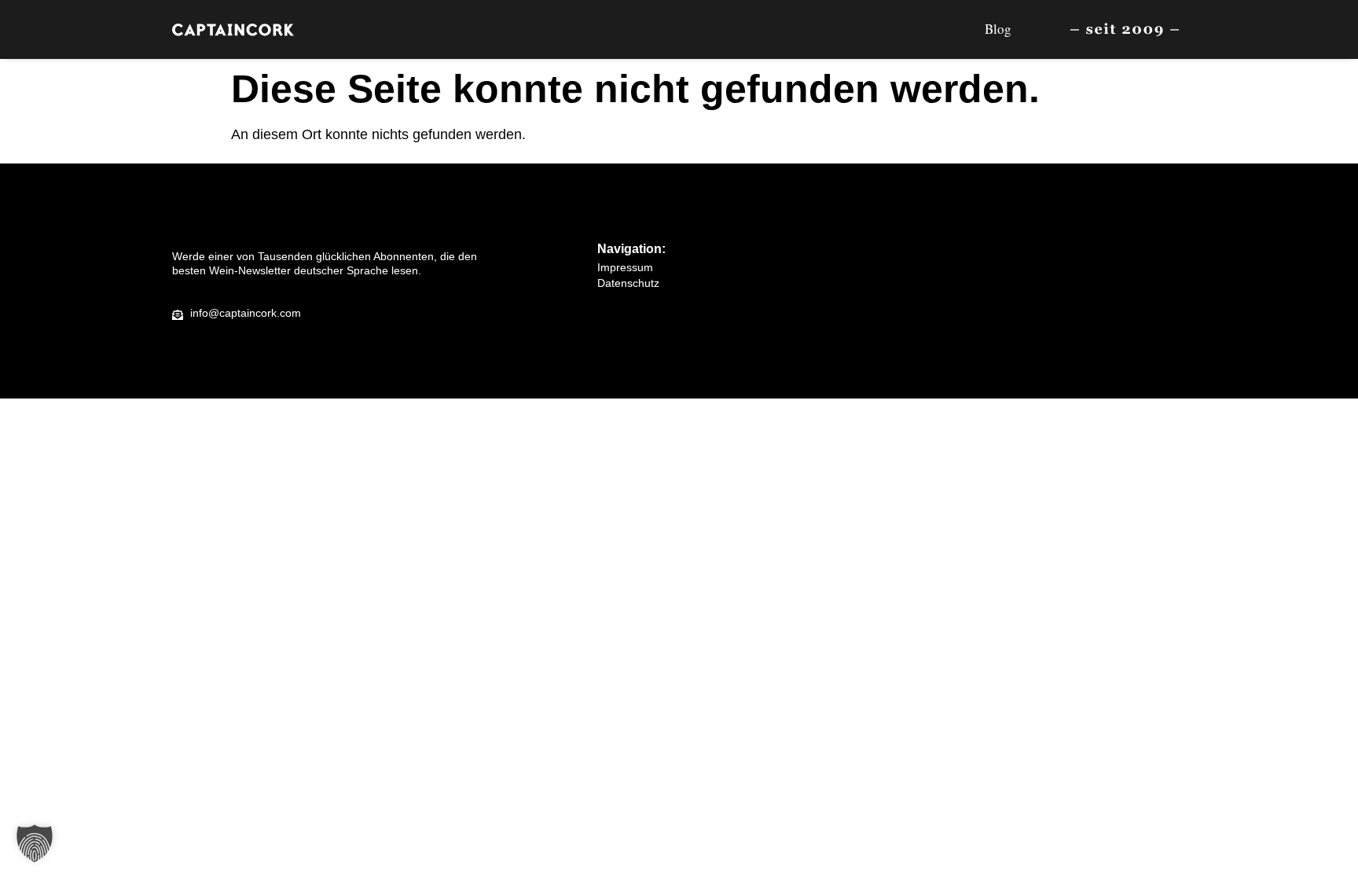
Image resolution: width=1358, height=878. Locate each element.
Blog (998, 29)
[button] (34, 843)
